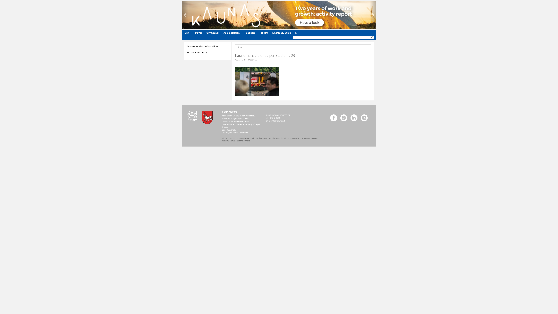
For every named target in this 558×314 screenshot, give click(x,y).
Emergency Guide (281, 32)
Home (240, 47)
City (187, 32)
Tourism (264, 32)
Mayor (198, 32)
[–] (279, 15)
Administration (231, 32)
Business (250, 32)
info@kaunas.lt (278, 120)
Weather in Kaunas (197, 52)
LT (296, 32)
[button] (185, 15)
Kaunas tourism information (202, 46)
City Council (212, 32)
